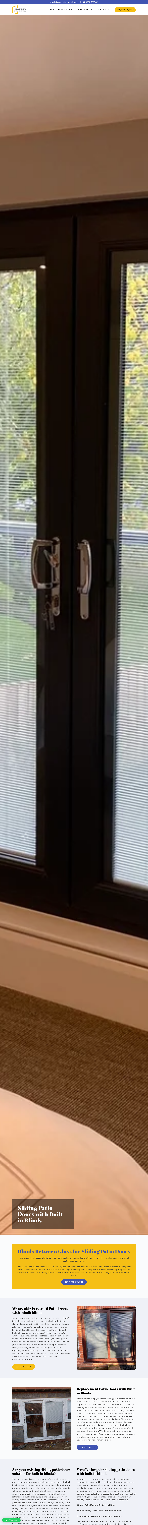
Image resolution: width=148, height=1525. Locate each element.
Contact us (103, 10)
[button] (11, 1520)
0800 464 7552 (92, 2)
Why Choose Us (85, 10)
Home (51, 10)
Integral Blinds (65, 10)
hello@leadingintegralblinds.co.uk (66, 2)
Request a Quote (125, 10)
